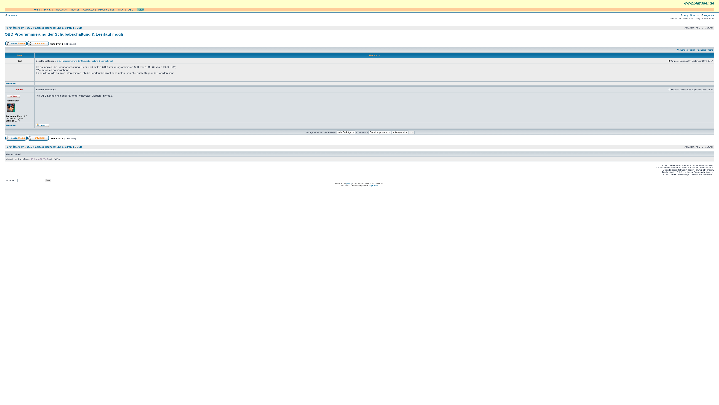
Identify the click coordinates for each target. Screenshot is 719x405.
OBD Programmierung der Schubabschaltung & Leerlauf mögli (64, 34)
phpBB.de (373, 185)
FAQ (685, 15)
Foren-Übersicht (15, 28)
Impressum (61, 9)
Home (37, 9)
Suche (695, 15)
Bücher (75, 9)
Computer (88, 9)
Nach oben (11, 83)
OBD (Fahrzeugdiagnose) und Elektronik (50, 28)
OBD (130, 9)
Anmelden (12, 15)
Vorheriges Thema (686, 50)
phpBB (349, 183)
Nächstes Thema (705, 50)
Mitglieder (708, 15)
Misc (121, 9)
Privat (47, 9)
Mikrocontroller (106, 9)
